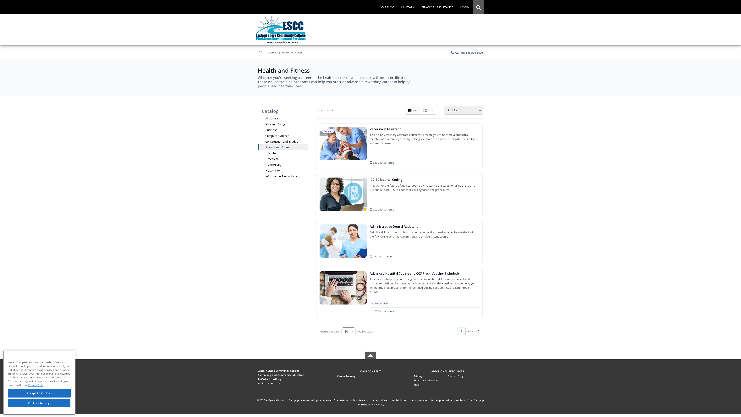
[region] (39, 383)
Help (417, 384)
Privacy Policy (376, 404)
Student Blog (455, 376)
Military (418, 376)
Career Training (346, 376)
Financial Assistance (426, 380)
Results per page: (330, 331)
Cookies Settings (39, 403)
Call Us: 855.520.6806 (467, 52)
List (415, 110)
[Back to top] (370, 373)
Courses (272, 52)
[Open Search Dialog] (478, 7)
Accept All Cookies (39, 393)
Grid (431, 110)
